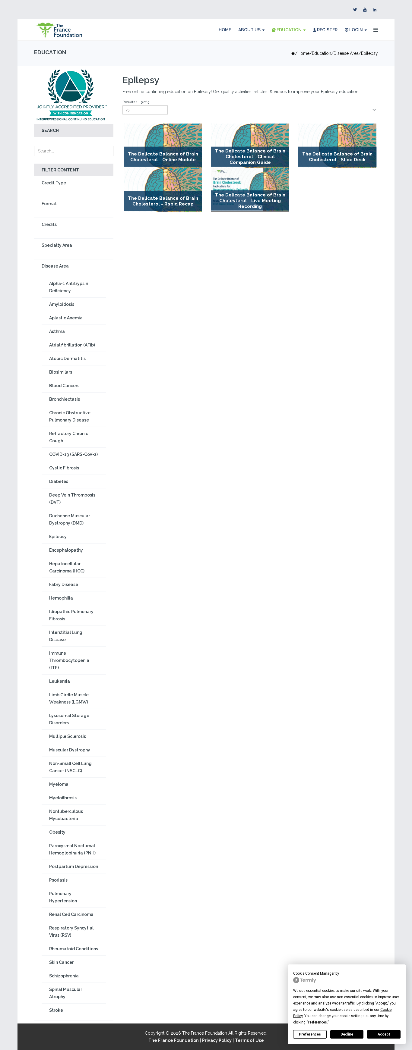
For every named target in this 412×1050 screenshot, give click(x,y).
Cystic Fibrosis (64, 467)
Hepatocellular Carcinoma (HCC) (66, 567)
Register (327, 29)
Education (289, 29)
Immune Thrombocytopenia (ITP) (69, 660)
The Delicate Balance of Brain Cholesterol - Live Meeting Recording (250, 200)
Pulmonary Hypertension (63, 897)
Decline (347, 1034)
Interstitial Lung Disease (65, 636)
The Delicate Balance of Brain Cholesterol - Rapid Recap (163, 201)
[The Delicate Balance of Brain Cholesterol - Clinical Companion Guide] (250, 146)
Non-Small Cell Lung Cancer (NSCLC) (70, 767)
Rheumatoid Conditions (73, 948)
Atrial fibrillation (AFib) (72, 345)
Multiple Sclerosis (67, 736)
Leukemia (59, 681)
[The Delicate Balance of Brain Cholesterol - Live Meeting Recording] (250, 190)
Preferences (310, 1034)
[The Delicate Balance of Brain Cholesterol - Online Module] (163, 146)
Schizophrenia (64, 975)
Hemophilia (61, 598)
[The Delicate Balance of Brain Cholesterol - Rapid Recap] (163, 190)
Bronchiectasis (64, 399)
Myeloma (58, 784)
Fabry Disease (63, 584)
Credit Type (54, 182)
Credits (49, 224)
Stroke (56, 1010)
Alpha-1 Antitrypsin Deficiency (68, 287)
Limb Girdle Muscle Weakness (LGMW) (69, 698)
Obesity (57, 832)
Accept (384, 1034)
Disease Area (346, 53)
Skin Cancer (61, 962)
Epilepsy (58, 536)
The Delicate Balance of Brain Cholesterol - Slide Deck (337, 156)
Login (355, 29)
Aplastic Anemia (66, 317)
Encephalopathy (66, 550)
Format (49, 203)
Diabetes (58, 481)
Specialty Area (57, 245)
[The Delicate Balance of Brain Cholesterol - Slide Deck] (337, 146)
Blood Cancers (64, 385)
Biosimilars (60, 372)
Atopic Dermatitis (67, 358)
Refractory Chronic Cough (68, 437)
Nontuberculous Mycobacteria (66, 815)
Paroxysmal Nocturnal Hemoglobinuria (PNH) (72, 849)
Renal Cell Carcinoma (71, 914)
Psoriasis (58, 880)
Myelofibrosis (63, 797)
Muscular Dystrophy (69, 750)
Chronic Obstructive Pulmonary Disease (69, 416)
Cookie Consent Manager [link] (313, 973)
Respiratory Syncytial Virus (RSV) (71, 932)
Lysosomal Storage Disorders (69, 719)
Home (225, 29)
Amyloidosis (61, 304)
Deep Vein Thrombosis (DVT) (72, 499)
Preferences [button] (317, 1022)
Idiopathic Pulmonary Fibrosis (71, 615)
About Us (249, 29)
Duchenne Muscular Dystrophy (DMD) (69, 519)
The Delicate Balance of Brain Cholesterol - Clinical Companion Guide (250, 157)
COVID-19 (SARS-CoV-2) (73, 454)
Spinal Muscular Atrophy (65, 993)
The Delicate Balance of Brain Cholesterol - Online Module (163, 156)
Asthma (57, 331)
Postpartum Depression (73, 866)
